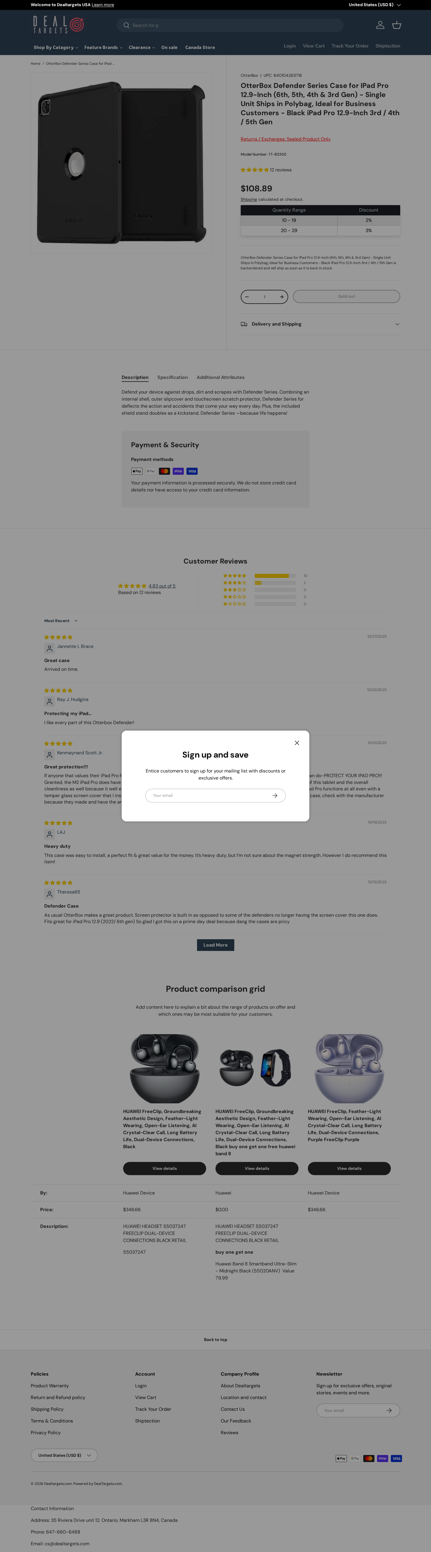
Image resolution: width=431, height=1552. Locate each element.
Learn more (103, 4)
